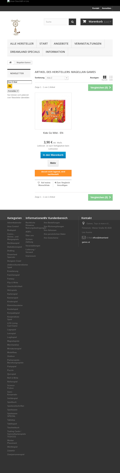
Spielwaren (12, 410)
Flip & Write (12, 283)
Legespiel (11, 330)
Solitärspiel (12, 398)
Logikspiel (12, 337)
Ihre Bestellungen (52, 223)
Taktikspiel (12, 424)
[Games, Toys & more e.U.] (23, 26)
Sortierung (39, 78)
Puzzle (10, 370)
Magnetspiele (13, 341)
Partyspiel (11, 366)
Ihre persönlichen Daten (55, 234)
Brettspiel (11, 230)
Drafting (10, 251)
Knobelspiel (12, 309)
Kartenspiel (12, 294)
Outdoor (11, 356)
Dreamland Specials (25, 51)
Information (55, 51)
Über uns (30, 235)
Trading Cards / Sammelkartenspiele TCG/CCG (16, 434)
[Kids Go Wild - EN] (53, 111)
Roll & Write (12, 378)
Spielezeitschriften (15, 406)
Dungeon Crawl (14, 261)
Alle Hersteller (22, 43)
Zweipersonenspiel (15, 454)
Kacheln (104, 80)
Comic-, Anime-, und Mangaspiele (13, 236)
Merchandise (13, 345)
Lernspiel (11, 333)
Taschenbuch (13, 428)
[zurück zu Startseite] (10, 62)
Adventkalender (14, 223)
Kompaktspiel (13, 313)
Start (44, 43)
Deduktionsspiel (14, 247)
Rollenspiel (12, 382)
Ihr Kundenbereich (55, 218)
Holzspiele (12, 290)
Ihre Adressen (50, 230)
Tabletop (11, 420)
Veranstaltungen (87, 43)
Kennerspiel (12, 298)
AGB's (28, 232)
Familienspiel (13, 275)
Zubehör (11, 451)
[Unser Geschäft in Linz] (60, 3)
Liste (111, 80)
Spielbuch (12, 402)
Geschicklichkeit (14, 286)
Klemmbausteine (15, 305)
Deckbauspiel (13, 243)
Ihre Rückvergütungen (54, 226)
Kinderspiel (12, 302)
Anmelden (106, 8)
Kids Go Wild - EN (53, 133)
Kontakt (95, 8)
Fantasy (10, 279)
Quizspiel (11, 374)
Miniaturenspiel (14, 349)
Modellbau (12, 352)
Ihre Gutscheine (51, 238)
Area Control (13, 226)
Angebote (61, 43)
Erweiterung (12, 271)
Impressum (31, 256)
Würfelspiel (12, 447)
